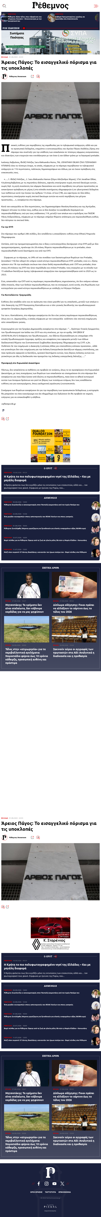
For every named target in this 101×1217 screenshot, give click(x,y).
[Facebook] (39, 1184)
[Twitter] (62, 1184)
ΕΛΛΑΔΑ (4, 57)
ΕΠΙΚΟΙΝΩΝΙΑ (65, 1192)
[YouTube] (54, 1184)
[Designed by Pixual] (50, 1207)
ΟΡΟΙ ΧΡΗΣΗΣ (36, 1192)
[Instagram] (47, 1184)
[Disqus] (50, 709)
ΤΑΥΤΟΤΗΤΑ (50, 1192)
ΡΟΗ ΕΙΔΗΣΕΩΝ (11, 28)
